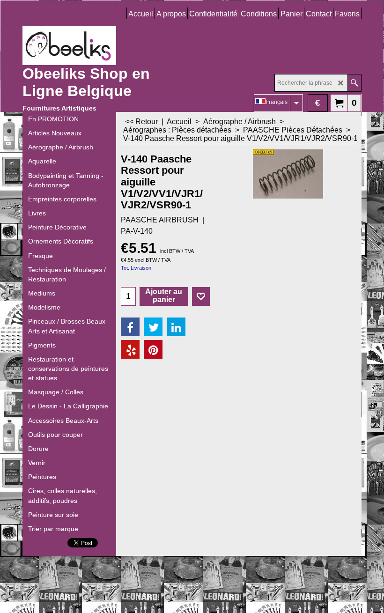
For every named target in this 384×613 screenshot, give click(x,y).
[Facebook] (130, 327)
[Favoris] (201, 296)
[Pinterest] (153, 349)
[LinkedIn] (176, 327)
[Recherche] (354, 82)
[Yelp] (130, 349)
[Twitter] (153, 327)
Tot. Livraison (136, 268)
